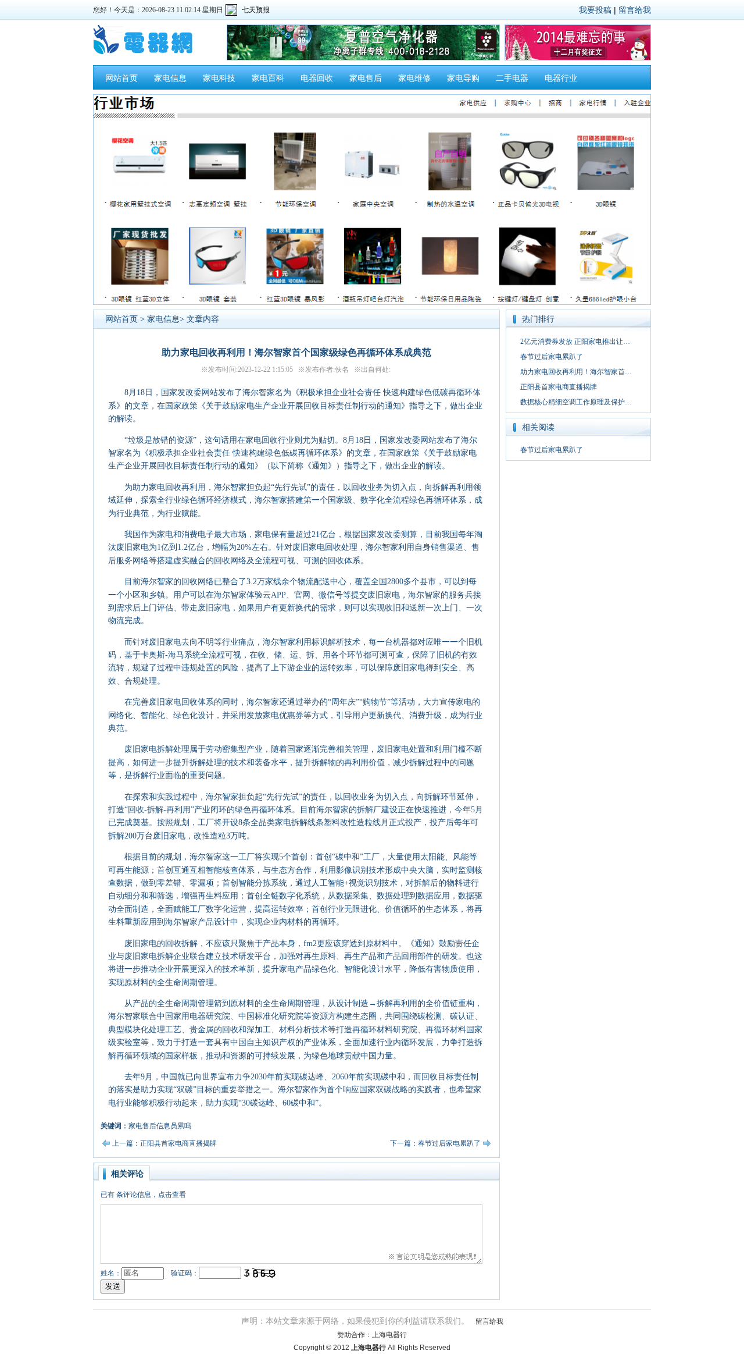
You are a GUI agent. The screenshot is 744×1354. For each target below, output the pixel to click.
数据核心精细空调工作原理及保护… (576, 402)
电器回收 (317, 78)
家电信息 (170, 78)
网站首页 (121, 78)
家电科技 (219, 78)
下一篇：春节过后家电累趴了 (435, 1143)
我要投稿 (595, 10)
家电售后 (365, 78)
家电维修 (414, 78)
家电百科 (268, 78)
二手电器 (512, 78)
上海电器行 (389, 1335)
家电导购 (463, 78)
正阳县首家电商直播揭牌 (558, 387)
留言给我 (634, 10)
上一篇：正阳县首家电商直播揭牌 (164, 1143)
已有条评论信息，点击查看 (143, 1194)
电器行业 (561, 78)
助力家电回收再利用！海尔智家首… (576, 372)
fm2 (310, 943)
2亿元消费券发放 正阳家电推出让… (575, 341)
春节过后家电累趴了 (551, 357)
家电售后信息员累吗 (159, 1126)
